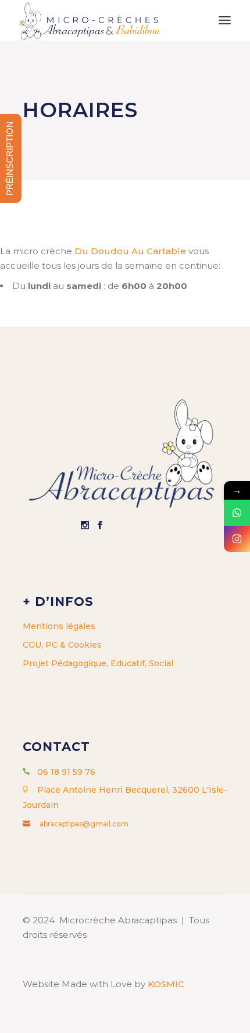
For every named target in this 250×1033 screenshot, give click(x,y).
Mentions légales (59, 626)
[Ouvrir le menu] (225, 20)
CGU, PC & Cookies (62, 645)
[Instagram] (237, 539)
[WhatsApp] (237, 513)
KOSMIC (166, 983)
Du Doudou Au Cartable (130, 251)
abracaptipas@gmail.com (84, 823)
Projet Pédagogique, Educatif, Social (98, 663)
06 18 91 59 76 (66, 772)
